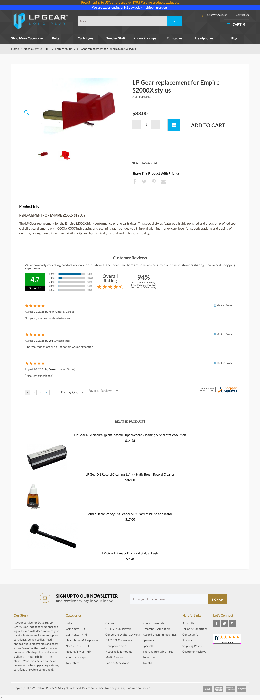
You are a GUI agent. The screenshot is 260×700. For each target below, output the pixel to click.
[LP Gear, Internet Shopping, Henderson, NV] (192, 661)
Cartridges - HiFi (76, 634)
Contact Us (242, 14)
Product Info (29, 206)
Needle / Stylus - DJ (78, 646)
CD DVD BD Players (118, 628)
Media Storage (114, 657)
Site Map (187, 640)
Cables (109, 623)
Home (15, 48)
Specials (148, 646)
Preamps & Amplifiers (156, 628)
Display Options (72, 392)
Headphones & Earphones (82, 640)
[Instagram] (232, 623)
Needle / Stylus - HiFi (37, 48)
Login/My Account (216, 14)
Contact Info (190, 634)
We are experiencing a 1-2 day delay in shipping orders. (130, 7)
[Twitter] (224, 623)
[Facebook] (216, 623)
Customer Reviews (194, 651)
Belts (55, 38)
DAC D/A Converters (118, 640)
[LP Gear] (41, 21)
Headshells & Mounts (118, 651)
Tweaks (147, 663)
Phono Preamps (144, 38)
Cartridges (85, 38)
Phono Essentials (153, 623)
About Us (188, 623)
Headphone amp (115, 646)
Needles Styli (115, 38)
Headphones (204, 38)
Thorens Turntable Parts (158, 651)
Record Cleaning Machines (160, 634)
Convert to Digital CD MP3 (122, 634)
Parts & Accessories (117, 663)
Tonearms (149, 657)
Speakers (148, 640)
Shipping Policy (192, 646)
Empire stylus (63, 48)
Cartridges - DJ (75, 628)
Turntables (174, 38)
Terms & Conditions (194, 628)
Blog (234, 38)
